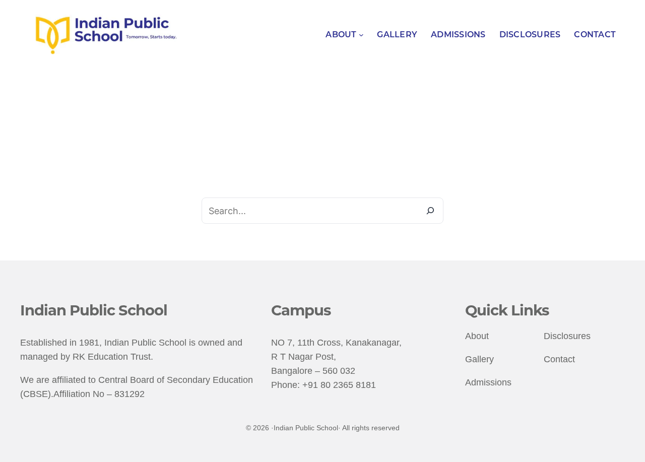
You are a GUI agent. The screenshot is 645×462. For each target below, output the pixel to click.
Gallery (479, 359)
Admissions (488, 382)
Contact (559, 359)
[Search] (430, 210)
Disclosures (567, 336)
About (477, 336)
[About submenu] (361, 34)
